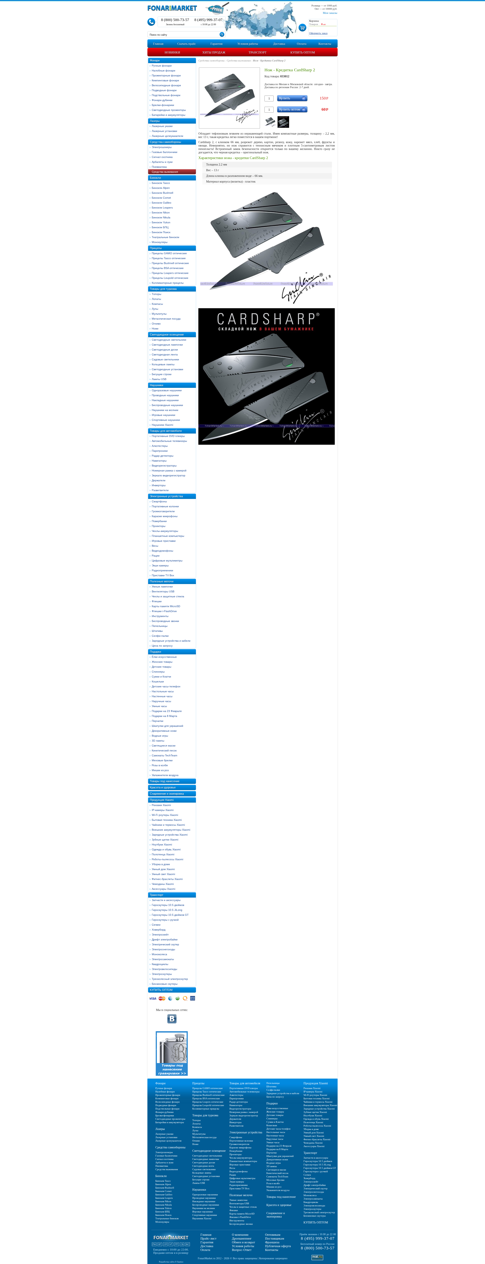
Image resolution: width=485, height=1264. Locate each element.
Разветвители (160, 490)
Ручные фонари (162, 65)
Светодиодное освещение (167, 334)
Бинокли (155, 177)
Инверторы (159, 485)
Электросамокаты (163, 959)
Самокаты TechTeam (164, 755)
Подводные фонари (164, 90)
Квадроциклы (160, 964)
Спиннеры (158, 671)
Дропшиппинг (242, 1238)
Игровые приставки (164, 540)
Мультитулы (159, 313)
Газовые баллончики (164, 152)
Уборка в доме (161, 864)
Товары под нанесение (164, 781)
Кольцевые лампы (163, 364)
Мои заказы (330, 12)
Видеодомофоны (162, 550)
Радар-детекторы (162, 455)
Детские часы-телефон (166, 686)
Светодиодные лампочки (167, 344)
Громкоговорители (163, 511)
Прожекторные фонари (166, 75)
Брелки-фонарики (163, 105)
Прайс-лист (208, 1238)
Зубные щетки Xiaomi (165, 839)
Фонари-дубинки (162, 100)
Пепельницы (159, 625)
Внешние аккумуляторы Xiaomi (171, 829)
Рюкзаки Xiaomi (161, 805)
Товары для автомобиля (166, 430)
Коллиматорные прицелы (168, 282)
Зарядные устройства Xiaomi (170, 834)
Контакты (271, 1250)
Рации (156, 555)
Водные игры (160, 735)
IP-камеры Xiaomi (163, 810)
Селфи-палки (160, 635)
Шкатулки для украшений (167, 725)
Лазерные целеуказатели (167, 135)
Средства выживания (165, 171)
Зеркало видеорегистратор (168, 475)
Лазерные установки (164, 131)
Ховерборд (158, 929)
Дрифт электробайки (165, 939)
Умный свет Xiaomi (163, 874)
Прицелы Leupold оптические (170, 277)
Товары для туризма (163, 288)
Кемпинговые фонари (165, 80)
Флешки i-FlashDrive (164, 611)
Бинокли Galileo (161, 202)
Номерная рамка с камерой (169, 470)
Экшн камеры (160, 565)
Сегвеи (156, 924)
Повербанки (159, 521)
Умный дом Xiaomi (163, 869)
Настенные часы (162, 696)
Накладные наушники (165, 400)
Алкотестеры (160, 445)
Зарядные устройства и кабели (171, 640)
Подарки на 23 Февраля (167, 711)
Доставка (206, 1246)
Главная (205, 1235)
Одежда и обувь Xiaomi (166, 849)
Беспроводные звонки (165, 621)
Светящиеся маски (163, 745)
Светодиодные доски (165, 349)
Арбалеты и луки (162, 161)
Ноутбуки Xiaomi (162, 844)
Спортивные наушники (166, 419)
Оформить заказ (318, 33)
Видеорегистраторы (164, 465)
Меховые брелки (162, 760)
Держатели (158, 480)
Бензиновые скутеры (165, 983)
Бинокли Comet (161, 197)
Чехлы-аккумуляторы (165, 530)
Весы (155, 545)
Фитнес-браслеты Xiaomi (167, 879)
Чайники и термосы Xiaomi (168, 824)
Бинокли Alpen (161, 187)
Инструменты (160, 616)
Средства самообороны (165, 141)
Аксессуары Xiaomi (163, 888)
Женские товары (162, 661)
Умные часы (159, 706)
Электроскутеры (162, 973)
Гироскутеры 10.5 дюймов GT (170, 914)
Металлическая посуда (166, 318)
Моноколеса (159, 954)
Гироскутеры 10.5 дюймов (168, 904)
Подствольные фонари (166, 95)
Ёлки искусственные (164, 656)
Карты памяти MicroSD (166, 606)
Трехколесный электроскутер (170, 978)
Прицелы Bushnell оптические (170, 263)
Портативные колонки (165, 506)
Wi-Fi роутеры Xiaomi (165, 814)
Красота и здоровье (163, 787)
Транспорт (156, 894)
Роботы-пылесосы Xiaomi (167, 859)
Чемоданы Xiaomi (163, 883)
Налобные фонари (163, 70)
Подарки (155, 651)
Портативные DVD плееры (168, 436)
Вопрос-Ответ (241, 1250)
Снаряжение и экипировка (167, 793)
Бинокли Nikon (161, 212)
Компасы (157, 303)
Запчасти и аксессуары (166, 900)
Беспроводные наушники (167, 405)
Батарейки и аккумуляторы (168, 114)
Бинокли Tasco (161, 182)
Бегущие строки (161, 374)
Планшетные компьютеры (168, 535)
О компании (240, 1235)
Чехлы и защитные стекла (168, 596)
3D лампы (158, 740)
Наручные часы (161, 701)
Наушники (156, 385)
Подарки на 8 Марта (164, 715)
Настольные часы (163, 691)
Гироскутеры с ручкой (165, 919)
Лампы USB (159, 379)
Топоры (156, 294)
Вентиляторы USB (163, 591)
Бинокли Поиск (161, 232)
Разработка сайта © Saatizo (171, 1262)
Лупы (155, 308)
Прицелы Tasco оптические (169, 258)
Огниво (156, 323)
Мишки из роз (160, 770)
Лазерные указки (162, 126)
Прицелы (156, 248)
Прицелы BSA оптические (168, 268)
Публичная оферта (278, 1246)
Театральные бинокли (165, 237)
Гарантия (206, 1242)
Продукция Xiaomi (162, 799)
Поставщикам (274, 1238)
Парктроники (160, 450)
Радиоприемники (162, 570)
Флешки (157, 601)
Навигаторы (159, 460)
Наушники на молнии (165, 410)
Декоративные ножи (164, 730)
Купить (284, 98)
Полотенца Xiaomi (163, 854)
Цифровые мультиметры (167, 560)
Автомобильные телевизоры (169, 440)
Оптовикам (272, 1235)
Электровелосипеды (164, 969)
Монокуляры (159, 242)
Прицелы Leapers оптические (170, 272)
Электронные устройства (166, 496)
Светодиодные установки (167, 369)
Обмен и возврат (243, 1242)
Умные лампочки (162, 586)
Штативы (157, 630)
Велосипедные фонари (166, 85)
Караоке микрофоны (165, 516)
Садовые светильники (165, 359)
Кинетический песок (164, 750)
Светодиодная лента (165, 354)
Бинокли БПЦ (160, 227)
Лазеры (155, 120)
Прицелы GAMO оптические (169, 253)
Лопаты (156, 298)
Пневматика (159, 166)
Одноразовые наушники (167, 390)
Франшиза (272, 1242)
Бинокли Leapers (162, 207)
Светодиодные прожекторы (169, 109)
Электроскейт (160, 934)
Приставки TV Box (163, 575)
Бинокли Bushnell (162, 192)
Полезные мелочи (161, 581)
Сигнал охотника (162, 156)
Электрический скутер (165, 944)
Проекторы (158, 526)
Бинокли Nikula (161, 217)
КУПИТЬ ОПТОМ (161, 989)
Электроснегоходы (163, 949)
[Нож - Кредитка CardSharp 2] (270, 122)
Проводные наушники (165, 395)
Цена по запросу (162, 645)
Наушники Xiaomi (162, 424)
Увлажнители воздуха (165, 775)
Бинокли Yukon (161, 222)
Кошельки (158, 681)
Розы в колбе (160, 765)
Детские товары (161, 666)
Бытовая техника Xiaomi (167, 819)
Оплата (205, 1250)
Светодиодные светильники (169, 339)
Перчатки (157, 720)
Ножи (155, 328)
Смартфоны (159, 501)
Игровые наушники (163, 414)
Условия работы (243, 1246)
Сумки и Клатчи (161, 676)
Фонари (155, 60)
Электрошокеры (162, 147)
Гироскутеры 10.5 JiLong (167, 909)
